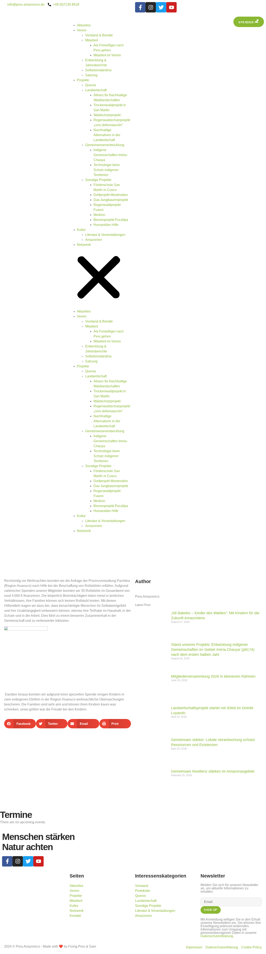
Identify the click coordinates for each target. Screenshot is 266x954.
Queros (90, 85)
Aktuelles (84, 25)
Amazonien (93, 239)
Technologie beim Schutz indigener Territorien (107, 170)
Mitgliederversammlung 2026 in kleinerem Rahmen (213, 676)
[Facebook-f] (140, 7)
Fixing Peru (76, 946)
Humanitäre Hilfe (106, 224)
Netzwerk (84, 244)
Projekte (83, 80)
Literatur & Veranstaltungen (105, 234)
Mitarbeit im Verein (107, 55)
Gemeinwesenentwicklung (104, 145)
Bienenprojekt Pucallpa (111, 220)
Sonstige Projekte (98, 180)
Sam (92, 946)
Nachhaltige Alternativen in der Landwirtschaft (107, 135)
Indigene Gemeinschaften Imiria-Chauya (111, 155)
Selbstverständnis (98, 70)
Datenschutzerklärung (217, 936)
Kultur (81, 229)
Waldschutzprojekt (107, 115)
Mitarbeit (91, 40)
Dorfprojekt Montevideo (111, 195)
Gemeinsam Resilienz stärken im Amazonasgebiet (212, 771)
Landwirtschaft (96, 90)
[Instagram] (150, 7)
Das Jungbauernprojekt (111, 200)
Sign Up (210, 909)
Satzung (91, 75)
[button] (99, 278)
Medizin (99, 215)
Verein (81, 30)
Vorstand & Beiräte (99, 35)
